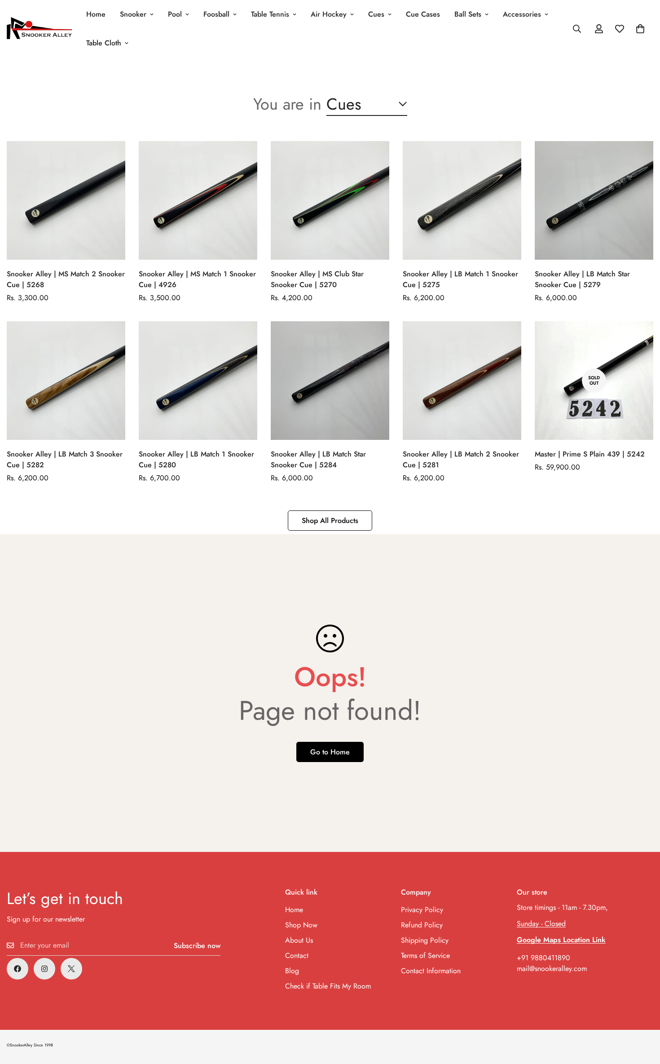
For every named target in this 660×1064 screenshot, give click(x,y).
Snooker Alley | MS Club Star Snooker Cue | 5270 (317, 279)
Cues (376, 14)
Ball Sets (467, 14)
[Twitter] (71, 969)
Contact (296, 955)
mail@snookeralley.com (552, 968)
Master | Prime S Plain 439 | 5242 (590, 454)
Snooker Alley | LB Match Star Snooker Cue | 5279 (582, 279)
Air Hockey (329, 14)
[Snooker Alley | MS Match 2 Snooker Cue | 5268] (66, 200)
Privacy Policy (422, 909)
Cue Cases (423, 14)
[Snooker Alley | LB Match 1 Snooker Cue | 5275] (462, 200)
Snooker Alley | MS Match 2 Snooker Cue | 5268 (66, 279)
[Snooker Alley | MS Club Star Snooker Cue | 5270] (330, 200)
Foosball (216, 14)
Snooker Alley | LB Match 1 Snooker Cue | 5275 (460, 279)
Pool (175, 14)
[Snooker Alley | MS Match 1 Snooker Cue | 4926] (198, 200)
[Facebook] (17, 969)
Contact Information (431, 971)
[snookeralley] (39, 29)
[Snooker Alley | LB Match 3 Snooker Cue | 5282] (66, 380)
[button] (640, 28)
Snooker (133, 14)
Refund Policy (422, 925)
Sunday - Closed (541, 923)
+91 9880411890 (543, 958)
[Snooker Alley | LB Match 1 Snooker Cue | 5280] (198, 380)
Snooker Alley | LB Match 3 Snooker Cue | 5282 (65, 459)
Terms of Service (425, 955)
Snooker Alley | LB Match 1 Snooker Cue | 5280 (196, 459)
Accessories (522, 14)
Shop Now (301, 925)
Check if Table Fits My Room (328, 986)
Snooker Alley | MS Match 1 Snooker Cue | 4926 (197, 279)
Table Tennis (270, 14)
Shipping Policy (425, 940)
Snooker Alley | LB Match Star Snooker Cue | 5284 (318, 459)
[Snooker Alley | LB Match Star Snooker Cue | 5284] (330, 380)
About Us (299, 940)
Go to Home (330, 752)
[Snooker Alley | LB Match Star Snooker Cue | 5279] (594, 200)
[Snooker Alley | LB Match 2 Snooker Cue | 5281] (462, 380)
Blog (292, 971)
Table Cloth (103, 43)
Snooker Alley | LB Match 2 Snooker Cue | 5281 (461, 459)
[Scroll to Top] (642, 1015)
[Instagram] (44, 969)
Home (96, 14)
